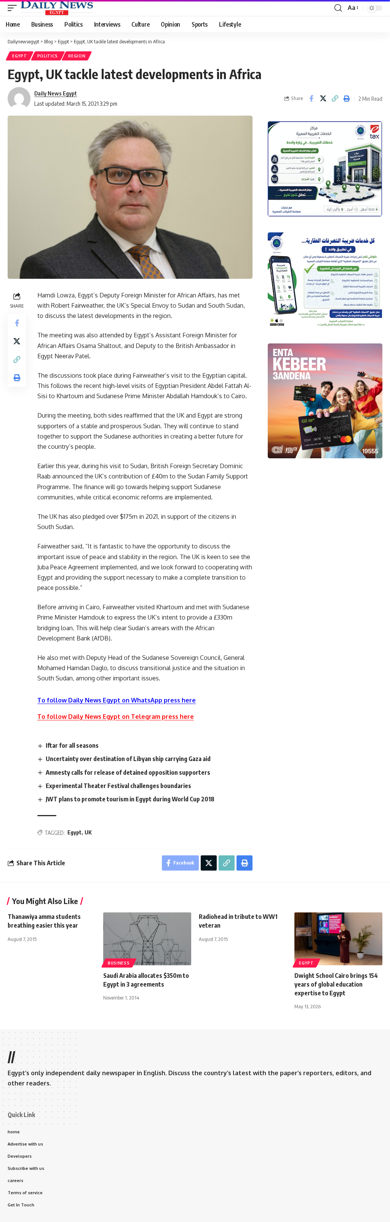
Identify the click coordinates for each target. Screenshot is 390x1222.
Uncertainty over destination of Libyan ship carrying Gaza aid (128, 759)
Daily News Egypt (55, 93)
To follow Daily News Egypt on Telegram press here (115, 716)
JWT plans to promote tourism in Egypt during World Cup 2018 (131, 799)
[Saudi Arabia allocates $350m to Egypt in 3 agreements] (147, 938)
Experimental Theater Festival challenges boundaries (118, 786)
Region (76, 56)
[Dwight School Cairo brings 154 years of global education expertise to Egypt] (338, 938)
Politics (47, 56)
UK (88, 832)
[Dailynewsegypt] (57, 8)
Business (119, 963)
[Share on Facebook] (311, 98)
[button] (14, 8)
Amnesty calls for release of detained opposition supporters (128, 772)
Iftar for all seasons (72, 745)
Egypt (19, 56)
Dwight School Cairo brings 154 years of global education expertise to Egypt (336, 984)
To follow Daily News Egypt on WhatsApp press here (116, 700)
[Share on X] (323, 98)
